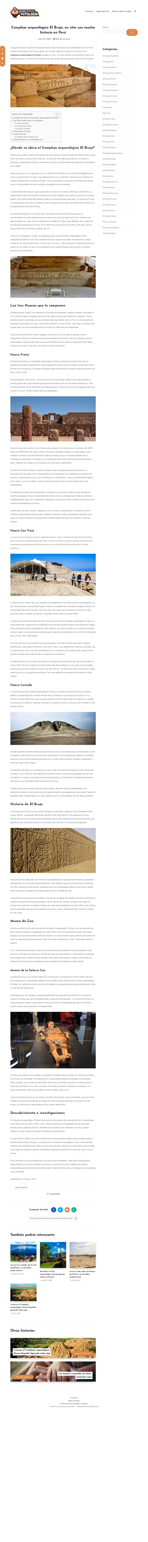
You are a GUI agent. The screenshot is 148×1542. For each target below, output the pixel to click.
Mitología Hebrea (109, 165)
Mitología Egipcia (109, 147)
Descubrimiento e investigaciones (28, 139)
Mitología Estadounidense (113, 153)
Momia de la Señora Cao (28, 137)
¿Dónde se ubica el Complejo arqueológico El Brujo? (36, 118)
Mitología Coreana (110, 96)
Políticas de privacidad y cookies (74, 1404)
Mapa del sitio (103, 11)
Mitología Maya (109, 187)
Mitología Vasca (109, 210)
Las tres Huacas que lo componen (28, 120)
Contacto (89, 11)
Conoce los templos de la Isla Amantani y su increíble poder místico (23, 1268)
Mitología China (109, 142)
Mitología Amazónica (111, 56)
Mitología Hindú (109, 170)
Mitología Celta (109, 136)
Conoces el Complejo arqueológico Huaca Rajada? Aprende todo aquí (23, 1307)
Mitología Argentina (110, 90)
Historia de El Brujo (22, 131)
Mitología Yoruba (109, 216)
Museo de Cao (20, 134)
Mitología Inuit (108, 62)
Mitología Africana (110, 102)
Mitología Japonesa (110, 182)
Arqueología (55, 1194)
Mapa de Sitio (74, 1401)
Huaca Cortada (24, 128)
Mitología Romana (110, 199)
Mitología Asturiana (110, 125)
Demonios (106, 113)
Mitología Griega (109, 159)
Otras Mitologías (109, 233)
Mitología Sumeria (110, 84)
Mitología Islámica (110, 67)
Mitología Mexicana (110, 193)
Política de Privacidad (121, 11)
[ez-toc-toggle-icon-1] (56, 114)
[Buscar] (132, 32)
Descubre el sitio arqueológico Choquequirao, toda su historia (52, 1274)
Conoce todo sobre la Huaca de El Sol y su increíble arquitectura (82, 1274)
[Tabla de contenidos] (57, 114)
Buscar (105, 27)
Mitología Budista (109, 130)
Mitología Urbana (109, 205)
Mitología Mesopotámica (112, 73)
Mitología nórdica (109, 79)
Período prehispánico (111, 227)
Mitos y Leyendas (109, 222)
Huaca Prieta (23, 123)
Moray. (13, 1153)
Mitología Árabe (109, 119)
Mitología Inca (108, 176)
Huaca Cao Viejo (25, 126)
